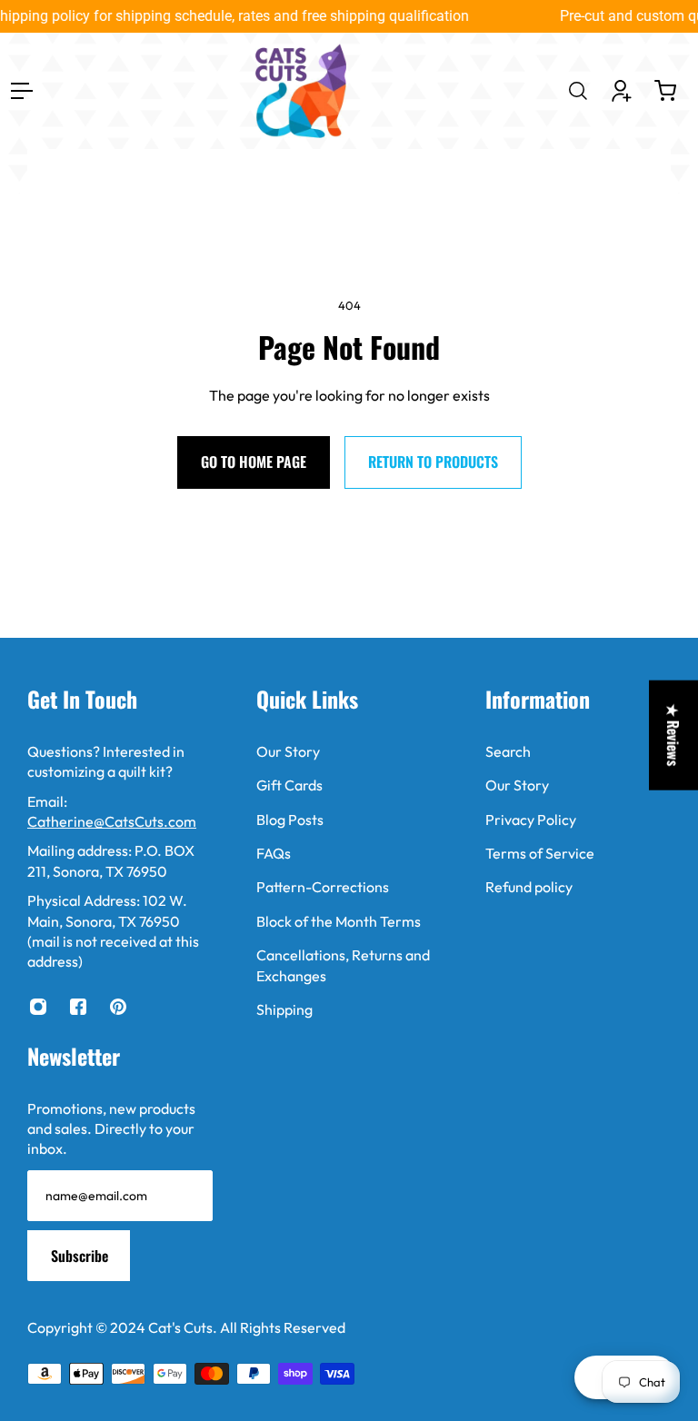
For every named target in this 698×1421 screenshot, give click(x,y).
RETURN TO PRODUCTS (433, 461)
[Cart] (665, 91)
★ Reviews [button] (673, 735)
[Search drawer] (578, 91)
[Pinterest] (118, 1007)
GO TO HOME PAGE (253, 461)
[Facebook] (78, 1007)
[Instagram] (38, 1007)
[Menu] (22, 90)
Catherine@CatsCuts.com (111, 821)
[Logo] (300, 91)
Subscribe (79, 1256)
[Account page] (621, 91)
